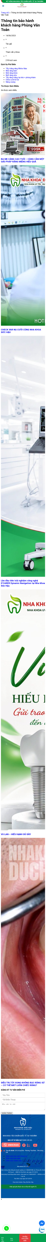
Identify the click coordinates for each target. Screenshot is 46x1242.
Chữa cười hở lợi (12, 80)
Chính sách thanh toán (14, 1161)
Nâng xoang (10, 82)
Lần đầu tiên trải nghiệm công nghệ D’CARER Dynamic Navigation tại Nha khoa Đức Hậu (23, 583)
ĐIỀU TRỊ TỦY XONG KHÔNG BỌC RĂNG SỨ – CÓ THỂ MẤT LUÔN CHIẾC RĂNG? (23, 1084)
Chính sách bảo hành (13, 1158)
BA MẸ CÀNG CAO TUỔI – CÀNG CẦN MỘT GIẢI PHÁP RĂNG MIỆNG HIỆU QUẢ (22, 160)
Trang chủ (5, 13)
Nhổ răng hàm (11, 71)
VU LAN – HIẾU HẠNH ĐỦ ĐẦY (16, 834)
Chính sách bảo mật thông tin (16, 1156)
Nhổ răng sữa (11, 75)
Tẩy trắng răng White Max (16, 68)
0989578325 (13, 1145)
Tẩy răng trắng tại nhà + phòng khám (21, 77)
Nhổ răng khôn (11, 73)
